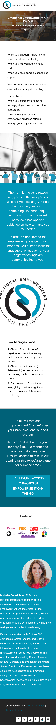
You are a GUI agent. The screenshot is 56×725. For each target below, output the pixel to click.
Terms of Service (15, 710)
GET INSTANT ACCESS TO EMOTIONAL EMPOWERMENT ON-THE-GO (28, 485)
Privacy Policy (36, 705)
